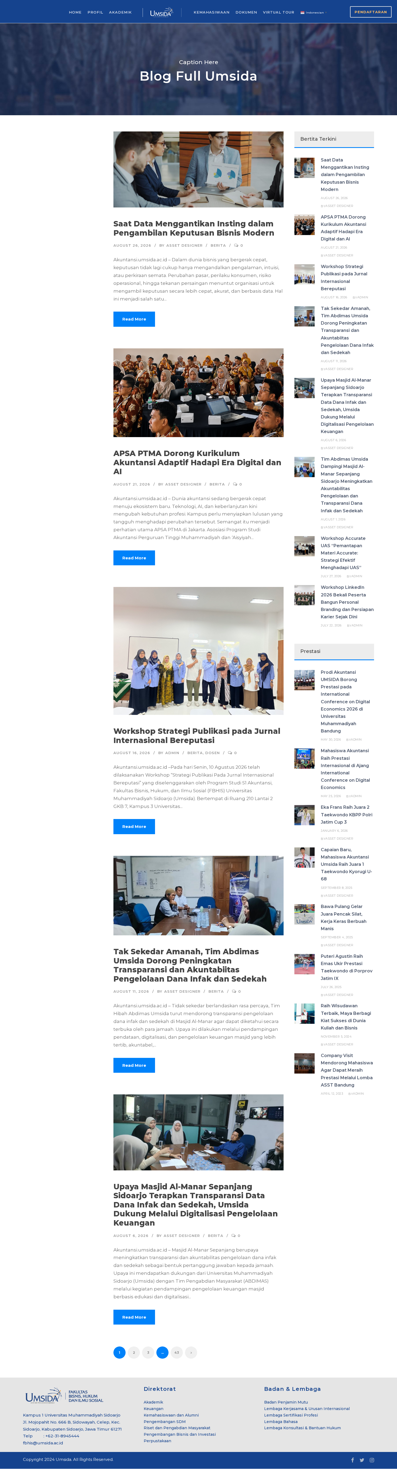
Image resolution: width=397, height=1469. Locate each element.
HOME (75, 12)
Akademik (153, 1402)
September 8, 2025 (336, 888)
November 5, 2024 (336, 1036)
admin (172, 753)
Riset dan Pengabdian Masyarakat (177, 1427)
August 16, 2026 (131, 753)
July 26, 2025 (331, 987)
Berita (218, 245)
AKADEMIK (120, 12)
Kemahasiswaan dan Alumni (171, 1415)
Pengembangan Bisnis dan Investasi (180, 1434)
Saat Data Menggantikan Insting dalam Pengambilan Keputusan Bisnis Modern (193, 228)
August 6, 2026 (131, 1235)
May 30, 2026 (331, 739)
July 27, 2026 (331, 576)
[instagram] (372, 1460)
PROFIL (95, 12)
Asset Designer (184, 245)
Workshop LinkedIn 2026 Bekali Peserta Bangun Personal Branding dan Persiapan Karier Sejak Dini (347, 602)
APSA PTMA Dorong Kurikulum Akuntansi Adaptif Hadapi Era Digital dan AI (197, 462)
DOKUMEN (246, 12)
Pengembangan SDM (165, 1421)
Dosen (212, 753)
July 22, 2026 (331, 625)
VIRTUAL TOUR (278, 12)
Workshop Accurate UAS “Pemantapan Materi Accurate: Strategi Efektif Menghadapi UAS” (343, 553)
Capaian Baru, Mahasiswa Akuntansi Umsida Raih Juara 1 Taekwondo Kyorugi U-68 (346, 864)
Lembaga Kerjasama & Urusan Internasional (307, 1408)
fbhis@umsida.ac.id (43, 1442)
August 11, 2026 (131, 991)
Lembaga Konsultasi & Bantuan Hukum (302, 1427)
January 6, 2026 (334, 831)
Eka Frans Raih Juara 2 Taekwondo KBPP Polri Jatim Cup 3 (346, 814)
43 (176, 1353)
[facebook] (352, 1460)
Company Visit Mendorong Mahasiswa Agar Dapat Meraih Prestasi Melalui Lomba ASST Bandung (347, 1070)
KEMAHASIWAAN (212, 12)
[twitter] (361, 1460)
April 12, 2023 (332, 1093)
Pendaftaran (371, 12)
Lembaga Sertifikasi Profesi (291, 1415)
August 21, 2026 (131, 484)
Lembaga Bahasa (281, 1421)
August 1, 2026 (333, 519)
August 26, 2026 (132, 245)
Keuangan (153, 1408)
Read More (134, 319)
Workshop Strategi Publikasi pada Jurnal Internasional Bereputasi (196, 736)
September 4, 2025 (337, 937)
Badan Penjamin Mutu (286, 1402)
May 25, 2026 (331, 796)
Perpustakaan (157, 1440)
